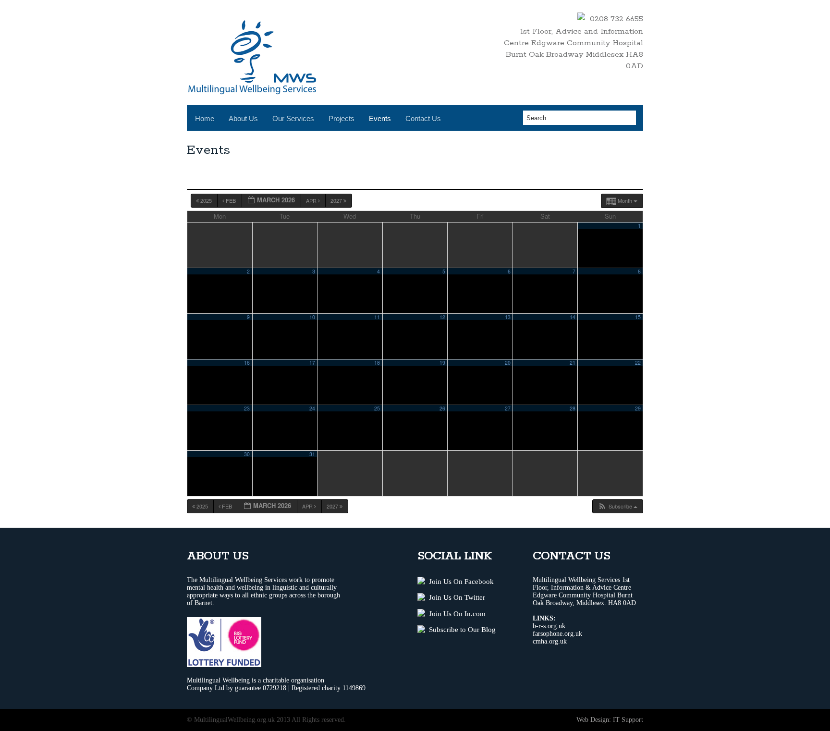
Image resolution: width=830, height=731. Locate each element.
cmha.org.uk (550, 641)
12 (442, 317)
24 (312, 408)
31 (312, 454)
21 (572, 362)
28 (572, 408)
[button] (617, 506)
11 (377, 317)
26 (442, 408)
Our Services (293, 118)
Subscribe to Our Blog (460, 629)
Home (204, 118)
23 (247, 408)
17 (312, 362)
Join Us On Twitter (455, 597)
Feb (230, 200)
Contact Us (423, 118)
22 (638, 362)
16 (247, 362)
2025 (206, 200)
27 (508, 408)
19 (442, 362)
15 (638, 317)
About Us (243, 118)
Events (380, 118)
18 (377, 362)
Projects (341, 118)
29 (638, 408)
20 (508, 362)
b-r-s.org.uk (549, 626)
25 (377, 408)
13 (508, 317)
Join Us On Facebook (459, 581)
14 (572, 317)
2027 (336, 200)
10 (312, 317)
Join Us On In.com (455, 614)
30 (247, 454)
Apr (312, 200)
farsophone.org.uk (557, 633)
